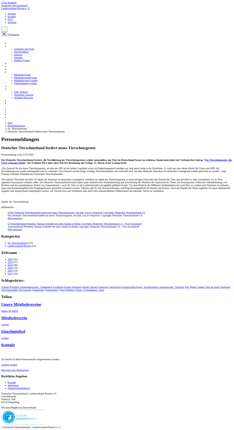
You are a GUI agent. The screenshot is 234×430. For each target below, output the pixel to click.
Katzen (118, 287)
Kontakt (12, 16)
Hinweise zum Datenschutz (15, 370)
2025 (10, 262)
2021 (10, 273)
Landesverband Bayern (19, 246)
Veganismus (38, 290)
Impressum (13, 385)
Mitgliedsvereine (22, 74)
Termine (12, 13)
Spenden (12, 22)
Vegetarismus (51, 290)
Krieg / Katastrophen (146, 287)
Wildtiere (70, 290)
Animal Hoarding (10, 287)
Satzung (18, 54)
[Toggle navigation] (4, 29)
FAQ (10, 19)
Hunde (85, 287)
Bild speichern (15, 218)
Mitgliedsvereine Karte (25, 77)
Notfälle (12, 86)
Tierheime (225, 287)
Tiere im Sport (212, 287)
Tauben (201, 287)
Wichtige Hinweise (23, 97)
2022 (10, 270)
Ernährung (58, 287)
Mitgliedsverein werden (26, 80)
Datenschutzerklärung (19, 388)
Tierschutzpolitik (9, 290)
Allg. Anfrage (21, 92)
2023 (10, 268)
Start (10, 43)
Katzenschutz (129, 287)
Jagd (111, 287)
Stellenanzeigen (15, 100)
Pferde (193, 287)
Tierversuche (25, 290)
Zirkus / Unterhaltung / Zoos (89, 290)
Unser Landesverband (19, 46)
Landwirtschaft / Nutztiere (171, 287)
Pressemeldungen (16, 66)
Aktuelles (12, 63)
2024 (10, 265)
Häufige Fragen (22, 60)
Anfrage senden (9, 364)
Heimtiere (77, 287)
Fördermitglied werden (25, 83)
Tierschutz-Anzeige (24, 95)
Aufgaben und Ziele (24, 49)
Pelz (187, 287)
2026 (10, 259)
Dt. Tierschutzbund (17, 243)
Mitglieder (13, 72)
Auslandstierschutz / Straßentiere (35, 287)
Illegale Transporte (99, 287)
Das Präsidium (21, 52)
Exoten (67, 287)
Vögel (62, 290)
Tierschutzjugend (16, 103)
